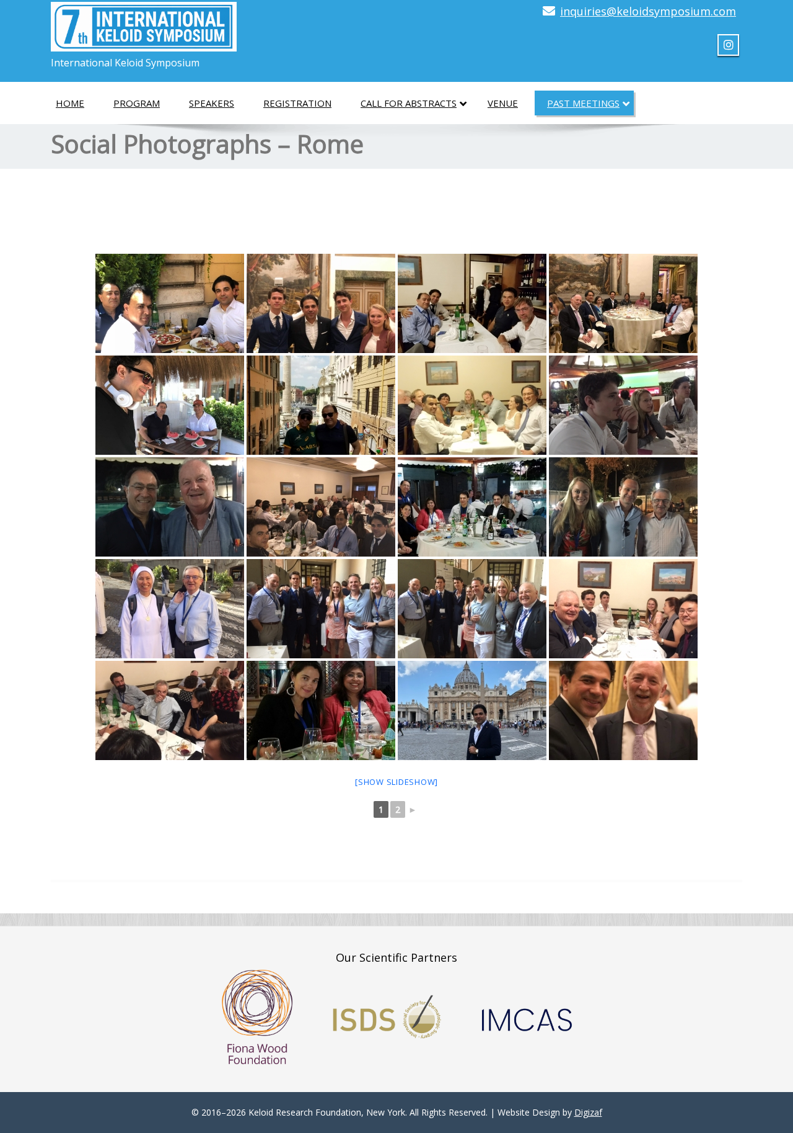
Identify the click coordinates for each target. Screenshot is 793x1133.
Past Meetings (583, 103)
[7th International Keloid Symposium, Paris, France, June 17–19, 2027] (144, 23)
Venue (503, 103)
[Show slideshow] (396, 781)
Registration (297, 103)
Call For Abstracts (409, 103)
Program (136, 103)
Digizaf (588, 1112)
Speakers (211, 103)
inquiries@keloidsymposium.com (648, 11)
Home (70, 103)
